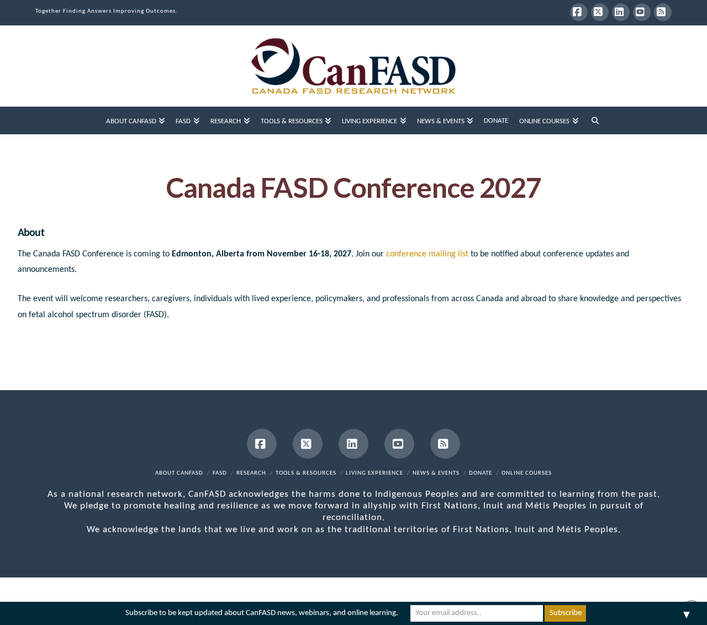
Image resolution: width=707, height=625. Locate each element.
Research (251, 473)
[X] (600, 12)
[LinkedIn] (621, 12)
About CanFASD (179, 473)
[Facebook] (579, 12)
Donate (480, 473)
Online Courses (527, 473)
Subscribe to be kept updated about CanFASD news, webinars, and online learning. (261, 613)
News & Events (436, 473)
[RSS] (663, 12)
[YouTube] (642, 12)
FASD (220, 473)
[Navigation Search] (595, 120)
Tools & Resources (306, 473)
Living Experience (374, 473)
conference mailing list (427, 254)
